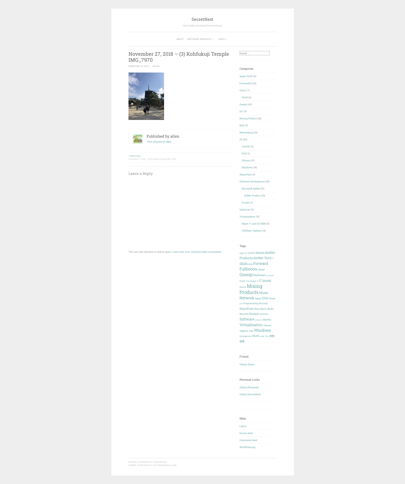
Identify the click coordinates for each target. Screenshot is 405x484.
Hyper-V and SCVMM (254, 223)
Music (263, 293)
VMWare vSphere (251, 230)
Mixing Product (248, 118)
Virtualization (247, 216)
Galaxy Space (247, 364)
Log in (243, 426)
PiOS (244, 153)
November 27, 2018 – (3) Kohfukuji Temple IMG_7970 (152, 157)
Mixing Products (251, 289)
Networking (246, 132)
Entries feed (246, 433)
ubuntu (266, 319)
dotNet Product (252, 195)
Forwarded (246, 83)
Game (243, 90)
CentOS (246, 146)
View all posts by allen (158, 141)
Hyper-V (254, 281)
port (241, 303)
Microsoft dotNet (251, 188)
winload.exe (245, 336)
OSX (265, 298)
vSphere (244, 330)
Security (263, 303)
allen (155, 66)
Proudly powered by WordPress (147, 462)
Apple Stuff (246, 76)
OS (241, 139)
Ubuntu (246, 160)
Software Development (252, 181)
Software (247, 319)
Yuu (267, 336)
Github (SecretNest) (250, 394)
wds (251, 330)
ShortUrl (244, 313)
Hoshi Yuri (245, 281)
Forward (260, 263)
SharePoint (246, 174)
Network (247, 297)
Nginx (258, 298)
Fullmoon (248, 268)
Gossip (243, 104)
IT (260, 281)
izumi (266, 280)
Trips (221, 39)
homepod (270, 275)
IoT (241, 111)
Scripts (245, 202)
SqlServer (245, 209)
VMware (267, 325)
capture (243, 253)
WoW (245, 97)
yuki (262, 336)
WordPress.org (247, 447)
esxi (250, 263)
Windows (247, 167)
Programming (250, 303)
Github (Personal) (249, 387)
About (180, 39)
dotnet (260, 253)
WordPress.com (167, 465)
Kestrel (243, 287)
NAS (242, 125)
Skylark (254, 314)
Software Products (199, 39)
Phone (271, 298)
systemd (258, 320)
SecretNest (202, 19)
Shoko (270, 308)
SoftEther (263, 314)
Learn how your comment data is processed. (197, 251)
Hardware (259, 275)
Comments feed (248, 440)
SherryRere (260, 308)
